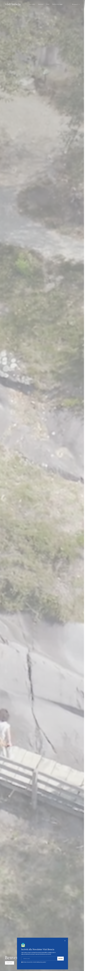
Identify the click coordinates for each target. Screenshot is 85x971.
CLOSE (64, 940)
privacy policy (42, 962)
